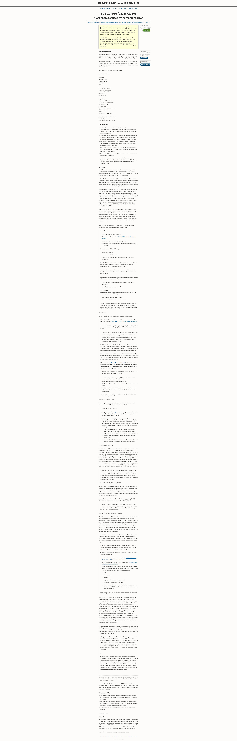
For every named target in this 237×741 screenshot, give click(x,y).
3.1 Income (98, 20)
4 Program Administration (145, 20)
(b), (115, 412)
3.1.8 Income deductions (122, 20)
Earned (107, 564)
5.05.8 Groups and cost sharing (137, 22)
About (125, 8)
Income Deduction (113, 564)
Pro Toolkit (114, 8)
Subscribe (131, 8)
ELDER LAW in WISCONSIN (118, 3)
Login (136, 8)
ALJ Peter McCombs (146, 22)
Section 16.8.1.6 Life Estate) (118, 362)
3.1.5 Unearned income (105, 20)
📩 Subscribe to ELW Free (145, 64)
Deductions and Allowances (118, 560)
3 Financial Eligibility (92, 20)
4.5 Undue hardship (90, 22)
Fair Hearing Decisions (105, 8)
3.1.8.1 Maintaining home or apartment (133, 20)
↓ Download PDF (147, 30)
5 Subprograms (96, 22)
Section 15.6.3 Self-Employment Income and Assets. (125, 321)
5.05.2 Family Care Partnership (126, 22)
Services (120, 8)
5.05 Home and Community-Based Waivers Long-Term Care (110, 22)
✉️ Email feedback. (144, 57)
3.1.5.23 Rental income (113, 20)
